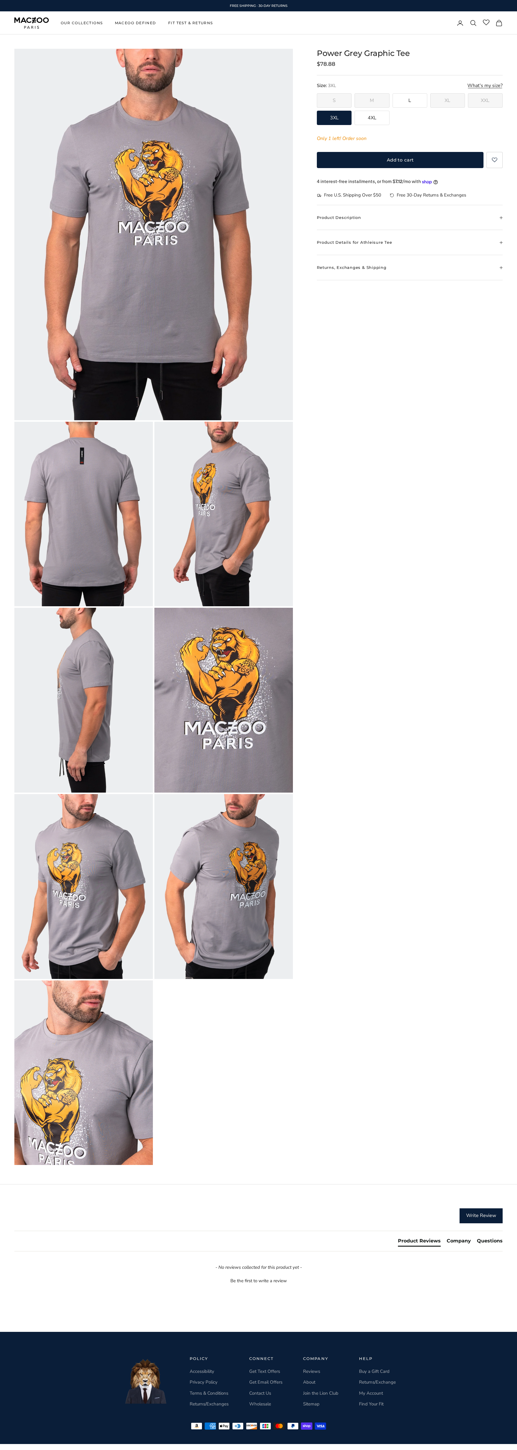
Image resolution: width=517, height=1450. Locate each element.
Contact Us (260, 1393)
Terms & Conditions (209, 1393)
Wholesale (260, 1404)
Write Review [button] (481, 1215)
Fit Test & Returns (190, 23)
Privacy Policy (204, 1382)
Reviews (311, 1371)
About (309, 1382)
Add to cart (400, 160)
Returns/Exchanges (209, 1404)
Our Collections (82, 23)
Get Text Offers (264, 1371)
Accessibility (202, 1371)
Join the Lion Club (320, 1393)
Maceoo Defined (135, 23)
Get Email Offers (265, 1382)
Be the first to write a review (258, 1281)
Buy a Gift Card (374, 1371)
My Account (371, 1393)
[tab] (419, 1242)
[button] (494, 160)
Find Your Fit (371, 1404)
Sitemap (311, 1404)
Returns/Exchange (377, 1382)
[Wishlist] (486, 22)
